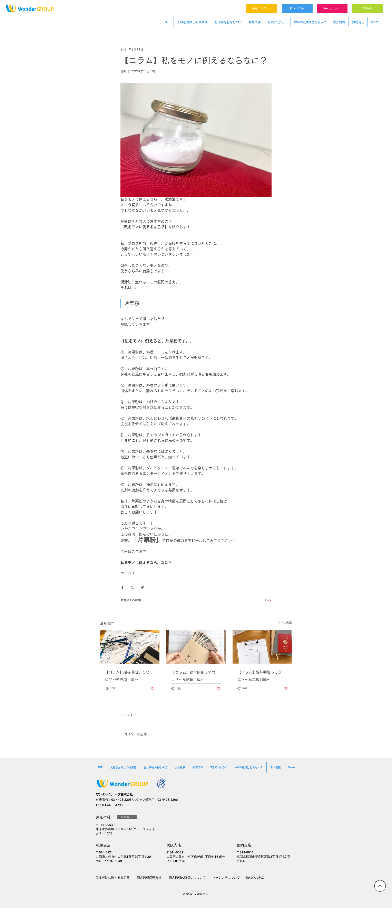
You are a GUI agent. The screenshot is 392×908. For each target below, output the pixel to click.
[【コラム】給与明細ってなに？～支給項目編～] (196, 647)
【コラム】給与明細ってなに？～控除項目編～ (127, 675)
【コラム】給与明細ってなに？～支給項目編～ (193, 676)
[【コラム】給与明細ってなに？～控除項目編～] (129, 647)
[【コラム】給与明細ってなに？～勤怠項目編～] (262, 647)
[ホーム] (380, 886)
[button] (310, 22)
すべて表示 (285, 622)
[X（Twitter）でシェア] (132, 587)
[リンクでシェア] (142, 587)
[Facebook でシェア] (122, 587)
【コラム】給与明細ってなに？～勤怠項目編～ (259, 675)
